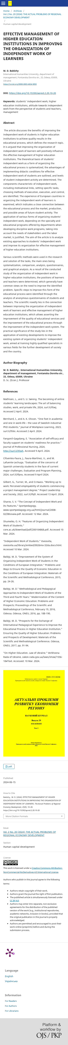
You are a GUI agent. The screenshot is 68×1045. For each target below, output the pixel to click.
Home (6, 10)
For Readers (11, 1000)
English (9, 976)
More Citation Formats (17, 816)
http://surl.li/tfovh (13, 450)
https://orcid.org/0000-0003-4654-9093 (20, 84)
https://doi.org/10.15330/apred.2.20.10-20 (32, 93)
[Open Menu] (3, 3)
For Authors (11, 1005)
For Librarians (11, 1010)
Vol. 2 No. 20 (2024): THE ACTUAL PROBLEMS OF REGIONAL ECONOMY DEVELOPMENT (32, 16)
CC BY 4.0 (14, 900)
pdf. (10, 766)
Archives (18, 10)
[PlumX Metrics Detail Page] (10, 952)
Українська (11, 981)
